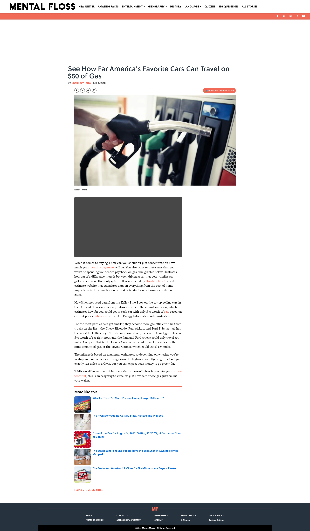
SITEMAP (158, 519)
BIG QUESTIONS (229, 6)
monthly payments (102, 267)
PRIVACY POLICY (188, 515)
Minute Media (148, 527)
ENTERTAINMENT (132, 6)
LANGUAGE (192, 6)
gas (166, 311)
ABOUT (89, 515)
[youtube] (303, 16)
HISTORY (175, 6)
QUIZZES (210, 6)
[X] (284, 16)
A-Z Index (185, 519)
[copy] (94, 90)
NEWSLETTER (86, 6)
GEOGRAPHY (156, 6)
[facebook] (277, 16)
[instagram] (290, 16)
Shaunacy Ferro (81, 83)
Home (78, 490)
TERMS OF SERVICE (94, 519)
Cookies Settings (216, 519)
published (100, 316)
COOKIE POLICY (216, 515)
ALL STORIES (249, 6)
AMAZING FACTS (108, 6)
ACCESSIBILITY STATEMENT (129, 519)
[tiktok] (297, 16)
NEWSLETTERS (161, 515)
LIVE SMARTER (94, 490)
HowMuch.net (155, 281)
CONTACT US (122, 515)
